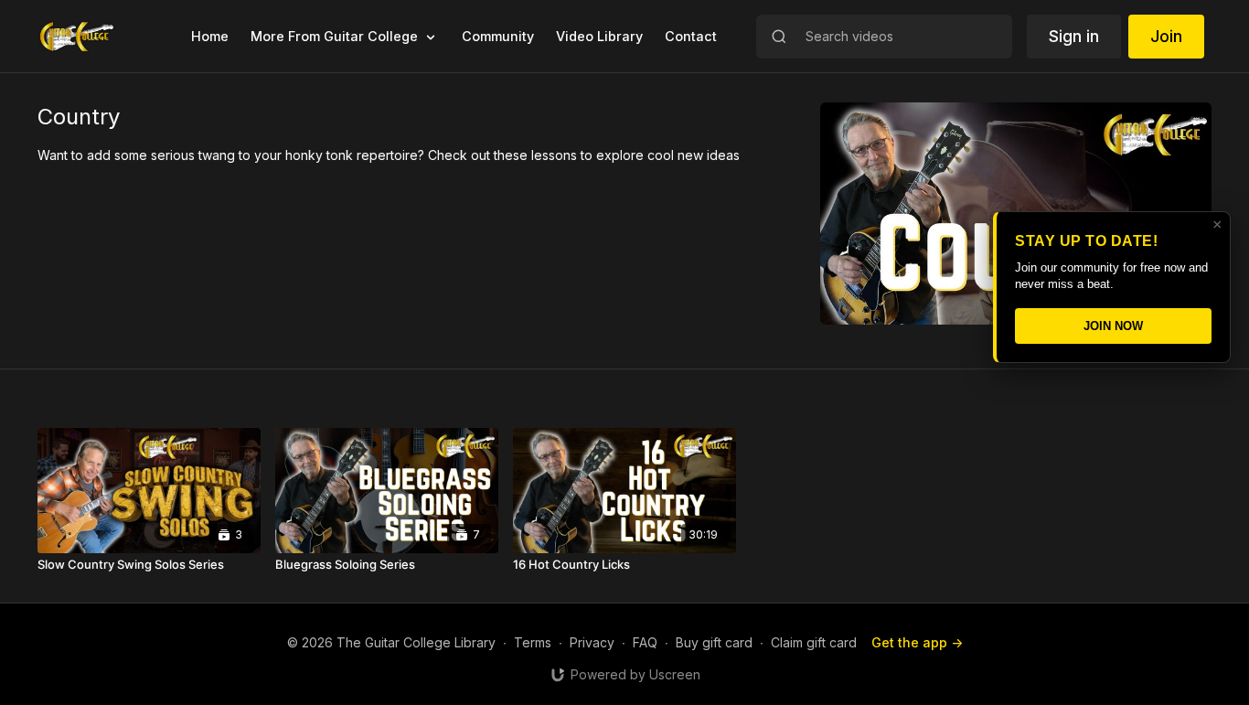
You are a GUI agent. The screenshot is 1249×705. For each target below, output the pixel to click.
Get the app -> (917, 642)
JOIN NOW (1113, 326)
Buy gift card (714, 642)
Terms (532, 642)
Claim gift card (814, 642)
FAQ (645, 642)
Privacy (592, 642)
